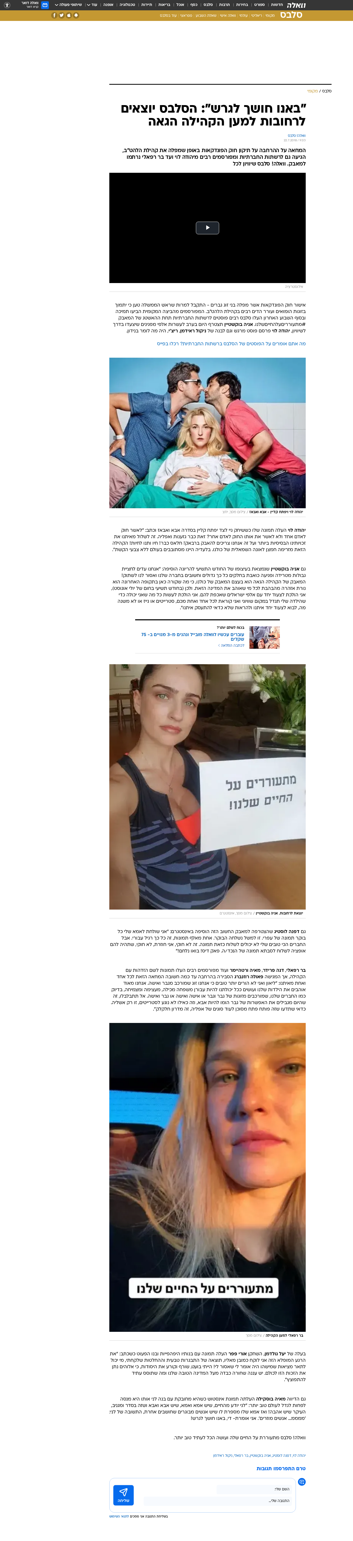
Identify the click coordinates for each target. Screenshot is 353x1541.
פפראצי (186, 16)
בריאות (164, 5)
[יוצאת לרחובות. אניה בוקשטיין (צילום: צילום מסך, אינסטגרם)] (207, 791)
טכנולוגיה (127, 5)
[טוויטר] (61, 15)
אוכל (180, 5)
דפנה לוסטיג (281, 1456)
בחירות (242, 5)
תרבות (224, 5)
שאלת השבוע (206, 16)
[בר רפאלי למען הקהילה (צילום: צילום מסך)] (207, 1182)
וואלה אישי (228, 16)
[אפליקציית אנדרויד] (76, 15)
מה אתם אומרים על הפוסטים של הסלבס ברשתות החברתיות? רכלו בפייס (231, 344)
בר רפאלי (241, 1456)
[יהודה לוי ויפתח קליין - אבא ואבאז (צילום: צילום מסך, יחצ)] (207, 437)
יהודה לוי (299, 1456)
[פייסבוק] (54, 15)
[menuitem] (274, 5)
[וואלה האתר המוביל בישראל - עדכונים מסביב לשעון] (296, 5)
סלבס (208, 5)
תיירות (146, 5)
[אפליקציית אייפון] (69, 15)
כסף (193, 5)
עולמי (243, 16)
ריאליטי (256, 16)
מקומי (270, 16)
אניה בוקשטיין (260, 1456)
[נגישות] (7, 5)
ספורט (259, 5)
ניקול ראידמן (222, 1456)
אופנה (108, 5)
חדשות (277, 5)
